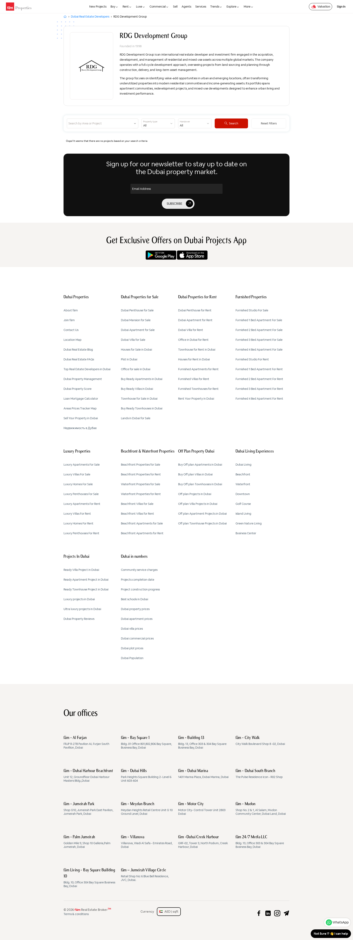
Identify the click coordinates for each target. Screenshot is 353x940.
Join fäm (69, 320)
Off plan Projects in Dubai (194, 494)
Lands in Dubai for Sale (135, 418)
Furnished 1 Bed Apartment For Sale (259, 320)
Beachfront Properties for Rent (141, 474)
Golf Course (243, 504)
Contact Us (71, 330)
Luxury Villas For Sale (77, 474)
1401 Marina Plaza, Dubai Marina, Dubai (203, 774)
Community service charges (139, 570)
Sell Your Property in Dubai (81, 418)
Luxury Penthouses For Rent (81, 533)
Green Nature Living (249, 523)
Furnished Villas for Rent (193, 379)
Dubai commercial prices (137, 638)
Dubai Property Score (78, 389)
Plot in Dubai (129, 359)
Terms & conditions (76, 914)
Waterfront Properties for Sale (140, 484)
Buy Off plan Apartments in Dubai (200, 464)
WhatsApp (341, 922)
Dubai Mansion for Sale (136, 320)
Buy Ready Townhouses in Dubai (141, 408)
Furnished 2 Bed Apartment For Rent (259, 379)
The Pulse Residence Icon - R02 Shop (259, 774)
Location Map (73, 340)
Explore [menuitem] (231, 6)
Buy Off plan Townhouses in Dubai (200, 484)
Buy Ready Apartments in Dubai (141, 379)
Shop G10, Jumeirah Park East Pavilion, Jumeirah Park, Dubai (88, 809)
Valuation (323, 6)
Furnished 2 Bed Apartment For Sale (259, 330)
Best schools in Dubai (134, 599)
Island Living (243, 513)
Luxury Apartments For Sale (82, 464)
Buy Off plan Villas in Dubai (195, 474)
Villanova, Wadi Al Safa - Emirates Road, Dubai (146, 842)
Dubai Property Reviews (79, 619)
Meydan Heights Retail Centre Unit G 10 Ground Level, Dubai (147, 809)
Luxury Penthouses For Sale (81, 494)
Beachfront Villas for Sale (137, 504)
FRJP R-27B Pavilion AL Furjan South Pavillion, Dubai (86, 742)
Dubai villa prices (132, 628)
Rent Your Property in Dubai (196, 398)
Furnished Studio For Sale (252, 310)
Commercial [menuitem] (158, 6)
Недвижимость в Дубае (80, 428)
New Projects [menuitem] (97, 6)
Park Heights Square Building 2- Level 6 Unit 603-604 (146, 775)
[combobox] (99, 123)
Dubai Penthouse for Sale (137, 310)
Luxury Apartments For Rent (82, 504)
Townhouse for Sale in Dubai (139, 398)
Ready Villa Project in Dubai (81, 570)
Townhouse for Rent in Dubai (196, 349)
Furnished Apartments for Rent (198, 369)
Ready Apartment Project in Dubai (86, 579)
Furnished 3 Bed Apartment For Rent (259, 389)
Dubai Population (132, 658)
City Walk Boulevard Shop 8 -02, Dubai (260, 741)
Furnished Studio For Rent (252, 359)
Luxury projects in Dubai (79, 599)
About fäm (71, 310)
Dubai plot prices (132, 648)
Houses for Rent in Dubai (194, 359)
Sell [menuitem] (175, 6)
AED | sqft (170, 911)
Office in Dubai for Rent (193, 340)
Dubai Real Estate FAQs (79, 359)
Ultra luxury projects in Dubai (82, 609)
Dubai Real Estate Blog (78, 349)
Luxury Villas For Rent (77, 513)
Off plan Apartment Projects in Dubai (202, 513)
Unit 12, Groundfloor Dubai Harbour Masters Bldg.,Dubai (88, 775)
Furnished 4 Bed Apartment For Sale (259, 349)
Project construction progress (140, 589)
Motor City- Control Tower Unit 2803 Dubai (202, 809)
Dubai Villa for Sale (133, 340)
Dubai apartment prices (136, 619)
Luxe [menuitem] (139, 6)
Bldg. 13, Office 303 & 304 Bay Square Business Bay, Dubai (202, 742)
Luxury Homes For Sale (78, 484)
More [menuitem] (247, 6)
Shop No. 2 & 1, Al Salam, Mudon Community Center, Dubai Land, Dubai (261, 809)
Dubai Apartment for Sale (138, 330)
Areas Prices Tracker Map (80, 408)
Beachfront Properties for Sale (140, 464)
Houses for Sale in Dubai (136, 349)
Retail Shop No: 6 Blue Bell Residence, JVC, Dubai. (145, 875)
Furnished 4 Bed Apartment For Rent (259, 398)
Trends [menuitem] (214, 6)
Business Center (246, 533)
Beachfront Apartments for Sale (142, 523)
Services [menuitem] (200, 6)
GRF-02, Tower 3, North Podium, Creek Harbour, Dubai (203, 842)
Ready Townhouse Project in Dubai (86, 589)
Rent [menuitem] (126, 6)
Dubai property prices (135, 609)
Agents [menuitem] (186, 6)
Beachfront (243, 474)
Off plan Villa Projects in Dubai (197, 504)
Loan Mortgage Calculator (81, 398)
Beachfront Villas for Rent (137, 513)
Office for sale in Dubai (135, 369)
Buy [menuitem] (113, 6)
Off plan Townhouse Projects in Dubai (202, 523)
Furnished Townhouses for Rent (198, 389)
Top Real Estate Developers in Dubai (87, 369)
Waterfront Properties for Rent (141, 494)
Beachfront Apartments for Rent (142, 533)
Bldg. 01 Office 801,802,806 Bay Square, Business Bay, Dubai (146, 742)
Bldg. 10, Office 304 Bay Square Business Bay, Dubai (89, 878)
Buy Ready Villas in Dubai (137, 389)
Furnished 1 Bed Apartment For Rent (259, 369)
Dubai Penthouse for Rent (194, 310)
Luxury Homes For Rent (78, 523)
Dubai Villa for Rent (190, 330)
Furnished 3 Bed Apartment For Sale (259, 340)
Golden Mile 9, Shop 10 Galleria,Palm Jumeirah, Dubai (87, 842)
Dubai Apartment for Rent (195, 320)
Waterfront (243, 484)
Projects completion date (137, 579)
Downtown (243, 494)
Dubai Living (243, 464)
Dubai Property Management (83, 379)
